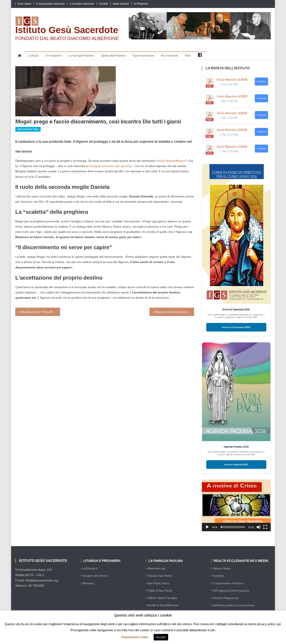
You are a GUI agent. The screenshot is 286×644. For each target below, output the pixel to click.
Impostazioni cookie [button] (134, 637)
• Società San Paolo (159, 575)
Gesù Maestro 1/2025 (232, 146)
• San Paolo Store (157, 583)
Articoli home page (28, 129)
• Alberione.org (155, 568)
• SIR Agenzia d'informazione (230, 590)
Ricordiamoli (169, 55)
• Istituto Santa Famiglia (161, 598)
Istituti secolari (121, 3)
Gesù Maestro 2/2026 (232, 79)
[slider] (233, 527)
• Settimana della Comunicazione (233, 605)
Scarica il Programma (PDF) (236, 327)
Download (261, 81)
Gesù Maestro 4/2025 (232, 96)
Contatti (103, 3)
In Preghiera (141, 3)
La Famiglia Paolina (81, 55)
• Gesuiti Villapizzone (224, 598)
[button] (236, 505)
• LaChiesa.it (89, 568)
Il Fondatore (53, 55)
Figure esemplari (143, 55)
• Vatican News (221, 568)
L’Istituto (33, 55)
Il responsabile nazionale (50, 3)
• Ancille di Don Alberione (162, 605)
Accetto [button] (161, 637)
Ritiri (188, 55)
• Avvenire (217, 575)
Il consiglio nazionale (82, 3)
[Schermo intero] (265, 527)
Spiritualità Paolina (113, 55)
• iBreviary (87, 583)
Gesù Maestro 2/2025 (232, 130)
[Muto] (258, 527)
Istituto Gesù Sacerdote (66, 30)
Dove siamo (24, 3)
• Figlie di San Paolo (159, 590)
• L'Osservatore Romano (227, 583)
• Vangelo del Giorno (94, 575)
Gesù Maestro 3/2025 (232, 113)
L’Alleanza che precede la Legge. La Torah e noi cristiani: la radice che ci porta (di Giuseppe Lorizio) (173, 312)
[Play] (207, 527)
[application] (236, 505)
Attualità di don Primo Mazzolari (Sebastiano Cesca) (40, 312)
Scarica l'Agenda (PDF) (236, 464)
